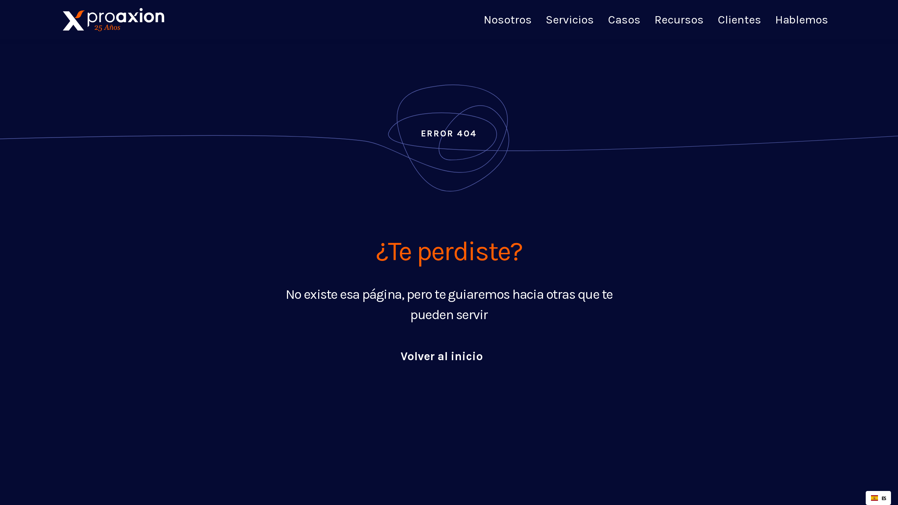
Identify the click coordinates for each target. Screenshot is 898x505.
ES (884, 498)
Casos (624, 19)
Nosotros (508, 19)
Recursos (679, 19)
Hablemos (801, 19)
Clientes (739, 19)
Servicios (570, 19)
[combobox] (878, 498)
